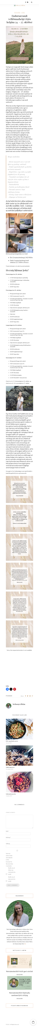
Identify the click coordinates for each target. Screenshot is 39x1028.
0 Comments (9, 695)
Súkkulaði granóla (11, 794)
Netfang (8, 837)
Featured (17, 12)
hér (25, 943)
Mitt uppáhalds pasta (12, 741)
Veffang (8, 843)
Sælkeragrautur (10, 767)
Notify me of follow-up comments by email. (11, 871)
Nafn (7, 831)
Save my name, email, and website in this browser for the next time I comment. (9, 860)
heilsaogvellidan (19, 704)
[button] (33, 1022)
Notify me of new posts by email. (11, 879)
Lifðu (23, 12)
